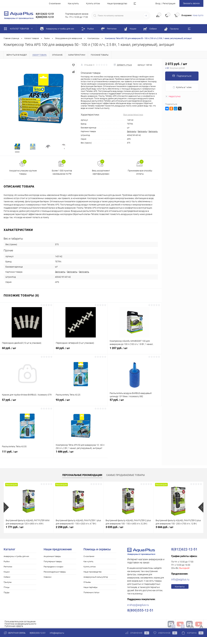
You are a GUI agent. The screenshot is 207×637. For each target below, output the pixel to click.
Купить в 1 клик (184, 87)
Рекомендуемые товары (55, 572)
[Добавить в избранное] (73, 65)
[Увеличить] (40, 99)
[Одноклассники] (171, 108)
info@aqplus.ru (180, 579)
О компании (55, 3)
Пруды (7, 592)
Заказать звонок (191, 3)
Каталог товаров (19, 28)
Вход (157, 3)
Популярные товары (53, 561)
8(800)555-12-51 (38, 633)
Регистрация (169, 3)
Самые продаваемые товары (125, 475)
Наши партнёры (90, 587)
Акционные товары (52, 556)
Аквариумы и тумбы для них (16, 556)
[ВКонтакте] (167, 108)
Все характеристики (133, 114)
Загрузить (131, 131)
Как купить (73, 3)
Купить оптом (93, 3)
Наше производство (117, 3)
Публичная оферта (14, 626)
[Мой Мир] (175, 108)
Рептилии (8, 566)
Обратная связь (16, 633)
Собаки (7, 577)
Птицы (7, 587)
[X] (180, 108)
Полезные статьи (91, 592)
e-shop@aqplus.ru (138, 604)
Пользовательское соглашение (20, 621)
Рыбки (7, 561)
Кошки (7, 572)
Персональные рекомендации (82, 475)
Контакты (180, 586)
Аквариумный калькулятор (95, 577)
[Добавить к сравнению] (73, 72)
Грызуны (8, 582)
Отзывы (87, 582)
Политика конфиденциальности (20, 624)
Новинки (47, 577)
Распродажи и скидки (53, 566)
